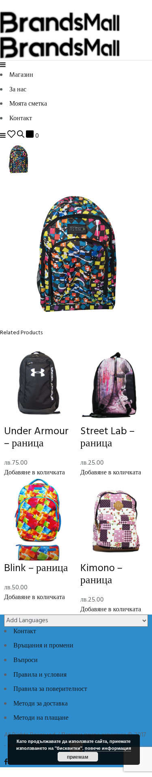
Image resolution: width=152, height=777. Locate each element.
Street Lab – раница (107, 437)
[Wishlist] (11, 136)
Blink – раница (36, 568)
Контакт (20, 118)
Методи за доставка (40, 704)
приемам (77, 756)
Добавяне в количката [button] (34, 472)
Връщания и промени (43, 646)
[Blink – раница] (38, 520)
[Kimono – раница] (114, 520)
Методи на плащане (41, 718)
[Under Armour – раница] (38, 383)
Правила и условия (39, 675)
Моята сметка (28, 104)
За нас (17, 89)
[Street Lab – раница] (114, 383)
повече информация (108, 748)
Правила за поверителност (50, 689)
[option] (76, 159)
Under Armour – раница (36, 437)
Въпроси (25, 660)
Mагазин (21, 75)
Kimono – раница (101, 574)
